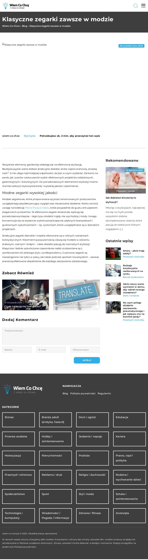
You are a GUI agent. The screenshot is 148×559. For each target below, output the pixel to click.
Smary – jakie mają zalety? (133, 252)
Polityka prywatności (83, 393)
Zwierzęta (122, 513)
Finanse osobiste (16, 436)
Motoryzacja (13, 455)
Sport (45, 494)
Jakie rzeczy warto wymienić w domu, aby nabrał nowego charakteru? (134, 288)
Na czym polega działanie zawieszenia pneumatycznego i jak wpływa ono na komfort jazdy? (133, 309)
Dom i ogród (87, 417)
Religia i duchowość (92, 474)
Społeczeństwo (15, 494)
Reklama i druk (52, 474)
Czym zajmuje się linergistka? (22, 306)
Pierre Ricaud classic (37, 207)
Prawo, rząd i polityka (124, 458)
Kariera (120, 436)
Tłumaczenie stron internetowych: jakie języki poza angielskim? (76, 305)
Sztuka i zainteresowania (127, 496)
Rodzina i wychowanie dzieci (128, 477)
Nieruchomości (52, 455)
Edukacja (122, 417)
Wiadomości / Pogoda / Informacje (55, 516)
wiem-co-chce (11, 136)
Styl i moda (86, 494)
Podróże (84, 455)
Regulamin (104, 393)
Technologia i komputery (14, 516)
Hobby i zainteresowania (53, 439)
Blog (65, 393)
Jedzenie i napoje (90, 436)
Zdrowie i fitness (90, 513)
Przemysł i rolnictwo (18, 474)
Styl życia (29, 136)
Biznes (9, 417)
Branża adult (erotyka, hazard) (53, 420)
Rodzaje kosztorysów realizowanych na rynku (133, 269)
